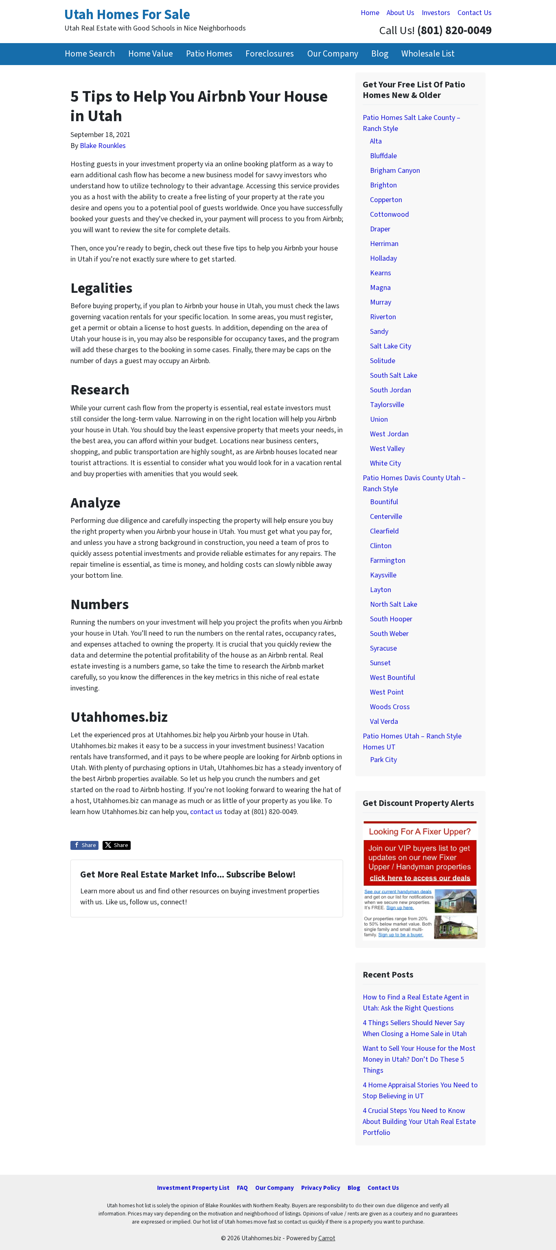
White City (385, 463)
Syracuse (383, 648)
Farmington (387, 560)
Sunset (380, 663)
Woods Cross (390, 707)
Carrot (326, 1238)
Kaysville (383, 575)
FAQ (242, 1187)
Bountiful (384, 502)
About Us (400, 13)
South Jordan (390, 390)
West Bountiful (392, 678)
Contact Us (474, 13)
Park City (383, 760)
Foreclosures (269, 54)
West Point (387, 692)
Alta (376, 141)
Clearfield (384, 531)
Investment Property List (193, 1187)
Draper (380, 229)
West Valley (387, 449)
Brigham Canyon (395, 171)
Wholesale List (428, 54)
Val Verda (384, 721)
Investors (436, 13)
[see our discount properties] (420, 880)
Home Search (90, 54)
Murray (380, 302)
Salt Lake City (390, 346)
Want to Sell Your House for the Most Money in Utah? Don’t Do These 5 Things (419, 1059)
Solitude (382, 361)
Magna (380, 288)
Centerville (386, 517)
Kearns (380, 273)
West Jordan (389, 434)
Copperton (386, 200)
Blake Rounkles (103, 146)
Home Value (150, 54)
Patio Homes (209, 54)
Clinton (381, 546)
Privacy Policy (320, 1187)
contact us (206, 812)
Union (379, 419)
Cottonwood (389, 214)
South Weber (389, 634)
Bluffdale (383, 156)
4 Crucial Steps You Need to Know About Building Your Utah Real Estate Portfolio (419, 1122)
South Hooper (391, 619)
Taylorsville (387, 405)
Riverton (383, 317)
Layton (380, 590)
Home (370, 13)
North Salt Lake (393, 604)
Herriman (384, 244)
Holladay (383, 258)
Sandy (379, 332)
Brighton (383, 185)
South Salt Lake (393, 375)
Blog (379, 54)
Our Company (332, 54)
